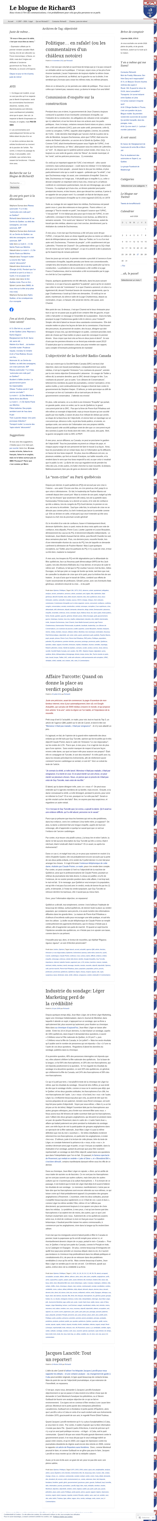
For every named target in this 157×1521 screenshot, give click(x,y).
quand (88, 1492)
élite (92, 593)
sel (98, 1495)
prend (84, 1318)
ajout (90, 1470)
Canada (68, 600)
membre (58, 632)
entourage (55, 959)
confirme (108, 603)
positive (59, 1318)
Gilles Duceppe (88, 616)
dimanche (80, 609)
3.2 (88, 1273)
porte (54, 1318)
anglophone (101, 1276)
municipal (91, 632)
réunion (91, 645)
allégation (105, 590)
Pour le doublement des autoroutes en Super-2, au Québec (131, 158)
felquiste (102, 1479)
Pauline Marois (105, 635)
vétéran (75, 975)
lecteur (87, 962)
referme (92, 1324)
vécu (78, 1498)
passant (98, 1312)
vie (88, 1334)
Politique (62, 590)
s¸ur (91, 1328)
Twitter (61, 657)
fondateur (49, 1482)
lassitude (84, 625)
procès (101, 968)
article (73, 593)
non (67, 1308)
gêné (65, 1482)
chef (95, 600)
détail (101, 1476)
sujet (101, 972)
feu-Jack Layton (96, 613)
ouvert (56, 1312)
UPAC (106, 657)
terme (87, 654)
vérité (54, 661)
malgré (80, 1305)
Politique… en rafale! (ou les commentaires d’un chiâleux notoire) (76, 49)
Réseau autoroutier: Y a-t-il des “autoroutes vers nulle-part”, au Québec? (22, 373)
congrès (48, 606)
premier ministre (68, 641)
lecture (65, 1305)
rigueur (94, 972)
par (88, 1489)
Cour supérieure (101, 606)
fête (69, 1296)
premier (78, 1318)
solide (48, 1331)
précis (96, 968)
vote (75, 661)
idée (47, 1486)
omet (71, 635)
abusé (72, 949)
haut (103, 1482)
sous (74, 1331)
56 (93, 1273)
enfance (99, 956)
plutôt (101, 1315)
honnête (108, 1482)
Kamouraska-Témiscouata (64, 625)
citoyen (69, 1286)
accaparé (104, 1273)
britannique (78, 1283)
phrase (57, 638)
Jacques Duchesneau (57, 622)
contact (82, 1476)
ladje (11, 244)
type (65, 1498)
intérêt (97, 619)
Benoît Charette (58, 597)
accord (77, 949)
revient (75, 1495)
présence (65, 1318)
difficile (93, 956)
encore (75, 1292)
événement (77, 953)
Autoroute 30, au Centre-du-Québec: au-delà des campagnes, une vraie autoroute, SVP (23, 363)
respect (88, 972)
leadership (91, 625)
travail (51, 657)
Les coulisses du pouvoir (64, 629)
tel (105, 1331)
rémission (72, 645)
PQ (53, 641)
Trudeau (60, 1498)
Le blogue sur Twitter (129, 195)
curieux (83, 956)
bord (72, 1283)
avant (75, 1280)
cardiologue (55, 956)
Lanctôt (73, 1486)
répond (68, 1324)
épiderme (69, 953)
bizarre (74, 597)
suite (50, 1498)
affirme (67, 1276)
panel (80, 635)
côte (109, 1283)
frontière (55, 1482)
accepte (56, 1276)
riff (76, 1328)
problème (49, 1321)
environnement (73, 1479)
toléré (54, 1498)
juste (75, 1302)
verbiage (88, 1498)
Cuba (97, 1476)
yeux (103, 1334)
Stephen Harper (88, 651)
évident (95, 1280)
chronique (63, 1286)
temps (82, 654)
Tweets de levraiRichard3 (130, 203)
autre (70, 1280)
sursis (103, 651)
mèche (48, 632)
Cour (78, 956)
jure (79, 962)
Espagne (98, 1292)
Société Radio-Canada (58, 651)
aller (85, 1276)
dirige (87, 609)
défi (55, 609)
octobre (69, 1489)
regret (54, 1495)
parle (77, 1312)
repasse (63, 1495)
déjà (75, 1289)
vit (90, 1334)
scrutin (85, 648)
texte (66, 975)
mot (86, 632)
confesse (73, 956)
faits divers (74, 959)
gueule (92, 1482)
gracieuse (81, 1482)
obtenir (95, 1308)
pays (47, 1315)
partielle (96, 635)
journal (91, 622)
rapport (59, 645)
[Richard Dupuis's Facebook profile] (11, 311)
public (98, 641)
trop (72, 1334)
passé (103, 1489)
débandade (49, 609)
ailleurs (72, 1276)
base (103, 1280)
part (80, 1312)
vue (102, 1498)
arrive (47, 1280)
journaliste (66, 1486)
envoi (68, 613)
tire (62, 1334)
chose (53, 1476)
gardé (61, 1482)
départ (80, 1289)
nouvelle (89, 965)
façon (78, 613)
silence (105, 648)
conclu (87, 603)
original (79, 1489)
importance (49, 962)
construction (71, 606)
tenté (51, 1334)
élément (80, 1280)
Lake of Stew (104, 1302)
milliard (70, 632)
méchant (48, 965)
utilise (78, 1334)
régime (98, 1492)
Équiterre (58, 1473)
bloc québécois (92, 597)
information (53, 1486)
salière (86, 1495)
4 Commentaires (104, 975)
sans (91, 1495)
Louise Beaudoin (90, 629)
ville (72, 661)
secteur (90, 648)
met (97, 1305)
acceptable (49, 1276)
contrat (77, 606)
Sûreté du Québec (69, 648)
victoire (67, 661)
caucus (74, 600)
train (47, 657)
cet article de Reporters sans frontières (72, 1447)
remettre (97, 645)
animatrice (60, 593)
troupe (56, 657)
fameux (58, 1296)
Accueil (10, 21)
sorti (70, 1331)
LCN (82, 962)
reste (63, 1328)
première (72, 1318)
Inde (80, 1299)
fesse (88, 613)
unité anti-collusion (74, 657)
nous (71, 1308)
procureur (78, 641)
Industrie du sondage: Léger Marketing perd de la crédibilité (75, 997)
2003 (77, 1470)
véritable (48, 661)
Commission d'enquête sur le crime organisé (69, 603)
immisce (71, 1299)
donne (63, 1292)
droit (67, 1292)
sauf (95, 1495)
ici (54, 1299)
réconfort (65, 645)
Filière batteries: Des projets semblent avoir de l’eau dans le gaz (21, 411)
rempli (103, 1324)
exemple (73, 613)
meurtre (77, 965)
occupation (102, 1308)
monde (82, 965)
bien (55, 1283)
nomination (99, 632)
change (84, 600)
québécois (64, 972)
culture (59, 1289)
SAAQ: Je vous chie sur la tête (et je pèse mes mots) (22, 288)
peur (79, 1315)
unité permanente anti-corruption (92, 657)
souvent (79, 1331)
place (76, 968)
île (83, 1473)
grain (87, 1482)
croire (55, 1289)
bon (69, 1283)
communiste (69, 1476)
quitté (100, 1321)
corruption (91, 606)
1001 (74, 1273)
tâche (54, 654)
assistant (79, 593)
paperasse (67, 1312)
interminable (103, 619)
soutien (72, 651)
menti (65, 965)
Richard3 (69, 60)
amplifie (93, 1276)
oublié (84, 1489)
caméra (55, 600)
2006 (81, 1470)
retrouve (69, 1328)
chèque (90, 600)
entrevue (62, 613)
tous (65, 1334)
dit (60, 1292)
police (89, 638)
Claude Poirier (64, 956)
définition (70, 1289)
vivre (93, 1334)
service (95, 648)
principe (96, 1318)
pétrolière (49, 1492)
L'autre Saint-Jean (84, 1302)
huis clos (67, 619)
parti (91, 635)
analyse (48, 593)
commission (50, 603)
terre (54, 1334)
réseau (83, 972)
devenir (48, 1292)
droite (91, 609)
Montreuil (49, 1489)
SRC (80, 651)
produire (55, 1321)
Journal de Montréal (55, 1302)
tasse (55, 975)
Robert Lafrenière (51, 648)
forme (47, 616)
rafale (54, 645)
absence (85, 590)
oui (52, 1312)
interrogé (95, 1299)
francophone (88, 1296)
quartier (75, 1321)
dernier (96, 1289)
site (98, 972)
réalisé (63, 1324)
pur (71, 1321)
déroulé (85, 1289)
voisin (98, 1498)
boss (99, 597)
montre (103, 1486)
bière (51, 1283)
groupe (108, 1296)
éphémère (97, 593)
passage (92, 1312)
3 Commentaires (83, 661)
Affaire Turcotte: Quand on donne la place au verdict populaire (74, 683)
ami (93, 1470)
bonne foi (99, 953)
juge (64, 1302)
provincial (92, 641)
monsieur (49, 1308)
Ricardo (81, 1495)
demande (73, 609)
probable (103, 1318)
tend (47, 1334)
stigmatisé (97, 651)
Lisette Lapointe (78, 629)
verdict (89, 975)
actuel (91, 590)
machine (93, 962)
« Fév (123, 265)
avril (84, 593)
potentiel (48, 641)
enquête (48, 613)
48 (90, 1273)
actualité (83, 949)
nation (58, 1308)
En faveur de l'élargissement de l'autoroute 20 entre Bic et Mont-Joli (133, 147)
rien (73, 1328)
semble (103, 1328)
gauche (63, 616)
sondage (59, 1331)
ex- (79, 1479)
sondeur (65, 1331)
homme (60, 619)
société (48, 651)
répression (105, 1492)
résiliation (84, 645)
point (105, 1315)
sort (68, 651)
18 (80, 1273)
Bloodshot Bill (62, 1283)
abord (99, 1273)
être (99, 1280)
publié (67, 1321)
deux (101, 1289)
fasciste (64, 1296)
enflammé (81, 1292)
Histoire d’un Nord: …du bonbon (22, 344)
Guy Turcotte (100, 959)
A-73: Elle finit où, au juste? (20, 328)
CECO (79, 600)
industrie (88, 619)
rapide (58, 1324)
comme (78, 1286)
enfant (104, 956)
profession (49, 972)
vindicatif (95, 975)
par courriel (14, 448)
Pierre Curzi (64, 638)
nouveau (77, 1308)
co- (57, 1476)
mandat (99, 629)
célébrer (104, 1283)
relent (58, 1495)
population (102, 638)
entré (92, 1292)
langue (48, 1305)
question (48, 645)
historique (54, 619)
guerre (48, 619)
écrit (63, 1473)
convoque (84, 606)
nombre (63, 1308)
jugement (74, 962)
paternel (105, 1312)
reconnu (48, 1495)
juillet (68, 1302)
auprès (60, 1280)
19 (82, 1273)
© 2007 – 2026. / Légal (24, 21)
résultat (74, 1324)
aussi (52, 1473)
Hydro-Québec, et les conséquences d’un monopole (21, 298)
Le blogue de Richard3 (42, 7)
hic (52, 1299)
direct (56, 1292)
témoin (77, 654)
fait (55, 1296)
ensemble (55, 613)
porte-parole (76, 1492)
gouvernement (102, 616)
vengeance (82, 975)
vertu (93, 1498)
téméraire (61, 975)
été (84, 1280)
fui (94, 1296)
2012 (80, 590)
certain (48, 1286)
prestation (89, 1318)
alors (88, 1276)
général (69, 616)
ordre (76, 635)
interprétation (86, 1299)
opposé (48, 1312)
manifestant (87, 1305)
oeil (68, 635)
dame (88, 956)
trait (68, 1334)
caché (105, 953)
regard (98, 1324)
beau (47, 1283)
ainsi (81, 1276)
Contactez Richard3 (59, 21)
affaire (62, 1276)
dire (52, 1292)
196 (72, 590)
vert (63, 661)
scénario (79, 648)
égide (88, 593)
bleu (84, 597)
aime (77, 1276)
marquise (106, 629)
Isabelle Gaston (65, 962)
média (53, 632)
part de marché (54, 968)
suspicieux (49, 975)
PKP (85, 638)
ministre (102, 1305)
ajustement (97, 590)
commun (62, 1476)
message (71, 965)
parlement (86, 635)
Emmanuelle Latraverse (102, 609)
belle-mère (91, 953)
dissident (52, 1479)
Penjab (64, 1315)
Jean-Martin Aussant (82, 622)
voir (97, 1334)
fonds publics (106, 613)
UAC (65, 657)
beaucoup (88, 1473)
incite (76, 1299)
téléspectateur (61, 654)
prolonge (85, 641)
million (75, 632)
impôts (73, 619)
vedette (59, 661)
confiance (101, 603)
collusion (100, 600)
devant (105, 1289)
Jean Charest (69, 622)
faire (51, 1296)
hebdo (48, 1299)
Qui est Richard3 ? (42, 21)
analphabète (100, 1470)
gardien (57, 616)
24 (85, 1273)
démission (60, 609)
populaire (82, 968)
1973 (76, 590)
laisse (97, 1302)
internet (56, 962)
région (78, 972)
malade (104, 962)
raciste (48, 1324)
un (75, 1334)
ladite (93, 1302)
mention (97, 1486)
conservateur (56, 606)
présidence (58, 641)
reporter (69, 1495)
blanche (80, 597)
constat (63, 606)
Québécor (104, 641)
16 (77, 1273)
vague (74, 1498)
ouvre (61, 1312)
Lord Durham (72, 1305)
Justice (55, 949)
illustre (58, 1299)
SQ (77, 651)
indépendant (80, 619)
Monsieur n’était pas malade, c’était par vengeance (68, 726)
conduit (76, 1476)
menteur (59, 965)
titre (91, 654)
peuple (52, 638)
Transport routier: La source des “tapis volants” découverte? (22, 259)
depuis (91, 1289)
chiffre (53, 1286)
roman (60, 648)
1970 (72, 1470)
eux (109, 1292)
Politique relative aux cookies (63, 1517)
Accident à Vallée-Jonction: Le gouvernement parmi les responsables (21, 382)
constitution (101, 1286)
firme (72, 1296)
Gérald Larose (77, 616)
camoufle (62, 600)
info (92, 619)
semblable (96, 1328)
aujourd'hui (54, 1280)
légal (78, 1486)
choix (57, 1286)
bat (107, 1280)
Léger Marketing (56, 1305)
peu (76, 1315)
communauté (86, 1286)
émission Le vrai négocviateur (55, 953)
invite (47, 622)
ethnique (105, 1292)
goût (95, 616)
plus (97, 1315)
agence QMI (90, 949)
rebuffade (86, 1324)
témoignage (70, 654)
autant (66, 1280)
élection (102, 949)
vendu (83, 1498)
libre (81, 1486)
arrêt (107, 1276)
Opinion (56, 590)
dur (71, 1292)
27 (138, 254)
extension (89, 1479)
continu (107, 1286)
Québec (89, 1321)
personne (71, 1315)
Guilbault (98, 1482)
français (80, 1296)
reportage (104, 645)
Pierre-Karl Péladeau (76, 638)
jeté (47, 1302)
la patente (77, 625)
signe (109, 1328)
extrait (68, 959)
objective (56, 1489)
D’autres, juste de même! (78, 21)
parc (73, 1312)
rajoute (53, 1324)
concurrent (93, 603)
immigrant (64, 1299)
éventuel (89, 1280)
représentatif (57, 1328)
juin (72, 1302)
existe (83, 1479)
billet (69, 597)
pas (87, 1312)
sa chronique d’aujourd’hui (66, 1028)
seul (106, 1495)
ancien (54, 593)
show (100, 648)
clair (74, 1286)
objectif (94, 965)
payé (47, 638)
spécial (85, 1331)
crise (108, 606)
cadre (85, 1283)
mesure (64, 632)
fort (76, 1296)
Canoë (48, 956)
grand (103, 1296)
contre (87, 1476)
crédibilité (49, 1289)
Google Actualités (90, 959)
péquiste (52, 1315)
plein (93, 1315)
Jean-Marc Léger (104, 1299)
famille (81, 959)
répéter (78, 645)
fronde (52, 616)
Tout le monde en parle (100, 654)
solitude (53, 1331)
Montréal (82, 632)
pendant (59, 1315)
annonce (68, 593)
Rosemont (81, 1328)
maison (99, 962)
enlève (88, 1292)
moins (107, 1305)
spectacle (91, 1331)
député (67, 609)
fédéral (83, 613)
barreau (84, 953)
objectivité (62, 635)
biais (65, 597)
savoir (88, 1328)
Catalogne (97, 1283)
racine (105, 1321)
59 (95, 1273)
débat (64, 1289)
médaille (91, 1486)
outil (47, 968)
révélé (80, 1324)
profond (61, 1321)
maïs (85, 1486)
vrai (100, 1334)
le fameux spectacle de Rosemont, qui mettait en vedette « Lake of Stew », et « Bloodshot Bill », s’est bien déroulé (78, 1158)
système (48, 654)
